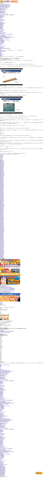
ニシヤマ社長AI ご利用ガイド (4, 7)
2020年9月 (2, 209)
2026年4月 (2, 162)
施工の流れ (1, 43)
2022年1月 (2, 203)
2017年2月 (2, 249)
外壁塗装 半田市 (2, 475)
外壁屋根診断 (2, 406)
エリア (1, 21)
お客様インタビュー (3, 23)
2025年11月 (2, 163)
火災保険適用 (2, 41)
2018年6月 (2, 234)
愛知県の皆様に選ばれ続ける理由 (5, 6)
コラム (1, 46)
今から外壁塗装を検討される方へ (5, 4)
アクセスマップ (2, 29)
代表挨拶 (1, 393)
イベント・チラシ (2, 45)
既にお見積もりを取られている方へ (5, 5)
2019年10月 (2, 219)
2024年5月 (2, 180)
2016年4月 (2, 256)
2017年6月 (2, 245)
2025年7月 (2, 167)
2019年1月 (2, 227)
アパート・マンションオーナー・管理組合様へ (7, 14)
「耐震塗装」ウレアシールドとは (5, 405)
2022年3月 (2, 201)
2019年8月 (2, 221)
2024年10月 (2, 175)
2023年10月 (2, 186)
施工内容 (1, 17)
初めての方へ (2, 3)
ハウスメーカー (2, 20)
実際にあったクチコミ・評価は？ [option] (5, 324)
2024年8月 (2, 177)
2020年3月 (2, 214)
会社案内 (1, 391)
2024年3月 (2, 182)
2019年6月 (2, 223)
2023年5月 (2, 190)
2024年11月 (2, 174)
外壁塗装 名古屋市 (3, 468)
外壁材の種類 (2, 19)
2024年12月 (2, 173)
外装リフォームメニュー (3, 8)
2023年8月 (2, 188)
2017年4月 (2, 247)
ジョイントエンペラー (3, 425)
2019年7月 (2, 222)
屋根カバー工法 (2, 424)
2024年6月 (2, 179)
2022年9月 (2, 196)
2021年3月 (2, 207)
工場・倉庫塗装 (2, 378)
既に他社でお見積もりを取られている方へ (6, 371)
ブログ (1, 44)
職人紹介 (1, 31)
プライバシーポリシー (3, 32)
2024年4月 (2, 181)
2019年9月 (2, 220)
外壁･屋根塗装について (3, 9)
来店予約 (1, 465)
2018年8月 (2, 232)
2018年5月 (2, 235)
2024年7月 (2, 178)
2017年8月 (2, 243)
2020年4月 (2, 213)
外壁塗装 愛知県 (2, 466)
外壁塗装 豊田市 (2, 467)
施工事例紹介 (2, 15)
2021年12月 (2, 204)
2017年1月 (2, 250)
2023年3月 (2, 192)
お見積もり (1, 463)
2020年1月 (2, 216)
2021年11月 (2, 205)
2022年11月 (2, 194)
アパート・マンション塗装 (4, 379)
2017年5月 (2, 246)
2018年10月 (2, 230)
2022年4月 (2, 200)
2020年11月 (2, 208)
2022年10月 (2, 195)
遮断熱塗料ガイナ (2, 377)
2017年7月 (2, 244)
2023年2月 (2, 193)
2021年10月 (2, 206)
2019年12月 (2, 217)
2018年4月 (2, 236)
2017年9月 (2, 242)
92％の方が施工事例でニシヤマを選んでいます (7, 451)
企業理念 (1, 27)
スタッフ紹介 (2, 30)
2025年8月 (2, 166)
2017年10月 (2, 241)
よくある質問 (2, 42)
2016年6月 (2, 255)
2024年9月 (2, 176)
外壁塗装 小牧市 (2, 474)
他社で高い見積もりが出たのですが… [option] (5, 325)
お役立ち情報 (2, 33)
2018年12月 (2, 228)
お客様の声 (1, 22)
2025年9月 (2, 165)
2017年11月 (2, 240)
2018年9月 (2, 231)
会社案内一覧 (2, 392)
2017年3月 (2, 248)
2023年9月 (2, 187)
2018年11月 (2, 229)
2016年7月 (2, 254)
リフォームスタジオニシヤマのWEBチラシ (6, 34)
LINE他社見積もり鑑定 (3, 464)
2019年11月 (2, 218)
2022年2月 (2, 202)
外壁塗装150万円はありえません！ (5, 36)
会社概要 (1, 28)
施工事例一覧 (2, 16)
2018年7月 (2, 233)
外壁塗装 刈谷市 (2, 473)
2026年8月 (2, 161)
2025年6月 (2, 168)
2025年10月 (2, 164)
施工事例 (1, 381)
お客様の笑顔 (2, 438)
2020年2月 (2, 215)
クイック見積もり (2, 35)
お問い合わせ (2, 413)
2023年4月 (2, 191)
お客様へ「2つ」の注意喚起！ (4, 452)
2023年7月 (2, 189)
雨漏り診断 (1, 453)
